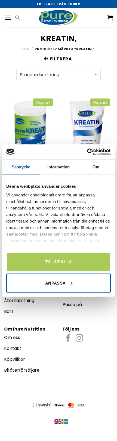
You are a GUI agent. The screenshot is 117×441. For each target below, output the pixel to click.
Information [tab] (58, 167)
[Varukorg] (110, 18)
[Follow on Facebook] (68, 338)
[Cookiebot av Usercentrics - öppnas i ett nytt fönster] (87, 151)
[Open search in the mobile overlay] (17, 17)
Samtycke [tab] (21, 167)
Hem (25, 49)
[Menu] (7, 18)
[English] (57, 421)
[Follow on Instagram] (79, 338)
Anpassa (55, 282)
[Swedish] (65, 421)
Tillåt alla (58, 262)
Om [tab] (96, 167)
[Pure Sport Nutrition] (58, 17)
